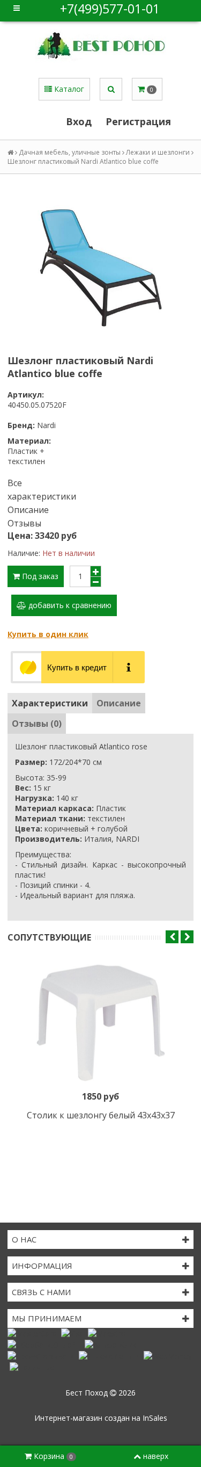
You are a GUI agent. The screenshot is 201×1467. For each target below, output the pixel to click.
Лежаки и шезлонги (158, 152)
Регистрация (138, 121)
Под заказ (39, 576)
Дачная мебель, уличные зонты (70, 152)
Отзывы (24, 523)
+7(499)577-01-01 (110, 8)
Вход (79, 121)
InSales (155, 1418)
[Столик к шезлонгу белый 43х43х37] (100, 1022)
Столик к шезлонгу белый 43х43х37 (101, 1115)
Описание (28, 510)
